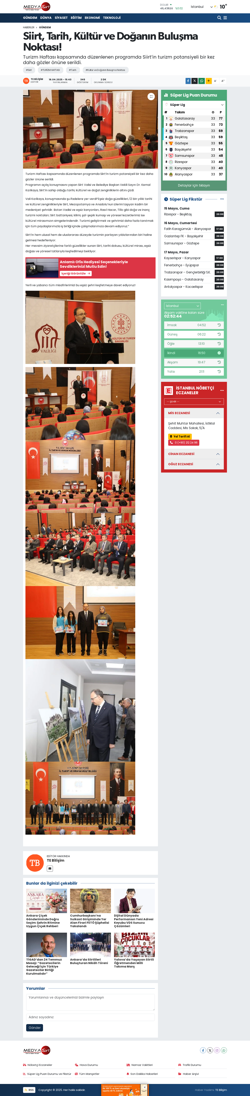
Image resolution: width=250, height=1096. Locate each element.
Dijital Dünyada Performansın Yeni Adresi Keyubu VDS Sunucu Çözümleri (133, 920)
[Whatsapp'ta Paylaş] (201, 81)
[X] (210, 1050)
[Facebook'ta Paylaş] (188, 81)
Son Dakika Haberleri (144, 1074)
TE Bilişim (55, 860)
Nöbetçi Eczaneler (40, 1065)
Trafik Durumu (192, 1065)
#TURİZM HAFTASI (50, 70)
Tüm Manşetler (89, 1074)
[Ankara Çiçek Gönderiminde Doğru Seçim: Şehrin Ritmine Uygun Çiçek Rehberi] (46, 901)
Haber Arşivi (191, 1074)
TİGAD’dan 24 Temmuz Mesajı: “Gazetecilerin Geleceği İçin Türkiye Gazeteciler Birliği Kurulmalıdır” (44, 966)
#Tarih (72, 70)
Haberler (28, 27)
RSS (31, 1090)
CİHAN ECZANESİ (181, 454)
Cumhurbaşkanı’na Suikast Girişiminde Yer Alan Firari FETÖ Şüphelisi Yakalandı (89, 920)
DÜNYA (46, 18)
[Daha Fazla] (209, 81)
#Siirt (29, 70)
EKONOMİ (92, 18)
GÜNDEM (30, 18)
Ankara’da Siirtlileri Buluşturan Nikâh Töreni (89, 961)
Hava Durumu (89, 1065)
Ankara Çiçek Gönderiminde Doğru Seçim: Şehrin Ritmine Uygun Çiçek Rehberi (43, 920)
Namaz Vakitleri (142, 1065)
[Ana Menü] (224, 18)
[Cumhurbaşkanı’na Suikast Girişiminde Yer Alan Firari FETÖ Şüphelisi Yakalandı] (90, 901)
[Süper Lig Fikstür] (222, 199)
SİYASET (61, 18)
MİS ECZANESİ (179, 413)
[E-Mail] (50, 869)
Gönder (35, 1028)
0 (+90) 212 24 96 (185, 442)
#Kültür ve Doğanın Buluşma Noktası (105, 70)
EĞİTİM (76, 18)
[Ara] (219, 18)
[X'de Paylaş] (194, 81)
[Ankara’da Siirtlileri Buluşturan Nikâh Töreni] (90, 944)
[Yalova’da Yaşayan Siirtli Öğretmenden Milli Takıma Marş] (134, 944)
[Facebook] (203, 1050)
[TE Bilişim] (35, 862)
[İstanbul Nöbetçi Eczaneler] (222, 390)
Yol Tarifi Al (181, 436)
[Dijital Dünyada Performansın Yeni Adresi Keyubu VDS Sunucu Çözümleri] (134, 901)
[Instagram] (217, 1050)
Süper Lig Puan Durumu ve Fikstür (49, 1074)
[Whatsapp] (224, 1050)
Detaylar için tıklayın (194, 185)
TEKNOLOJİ (112, 18)
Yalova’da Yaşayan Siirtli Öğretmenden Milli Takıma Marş (134, 963)
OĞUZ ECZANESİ (180, 464)
